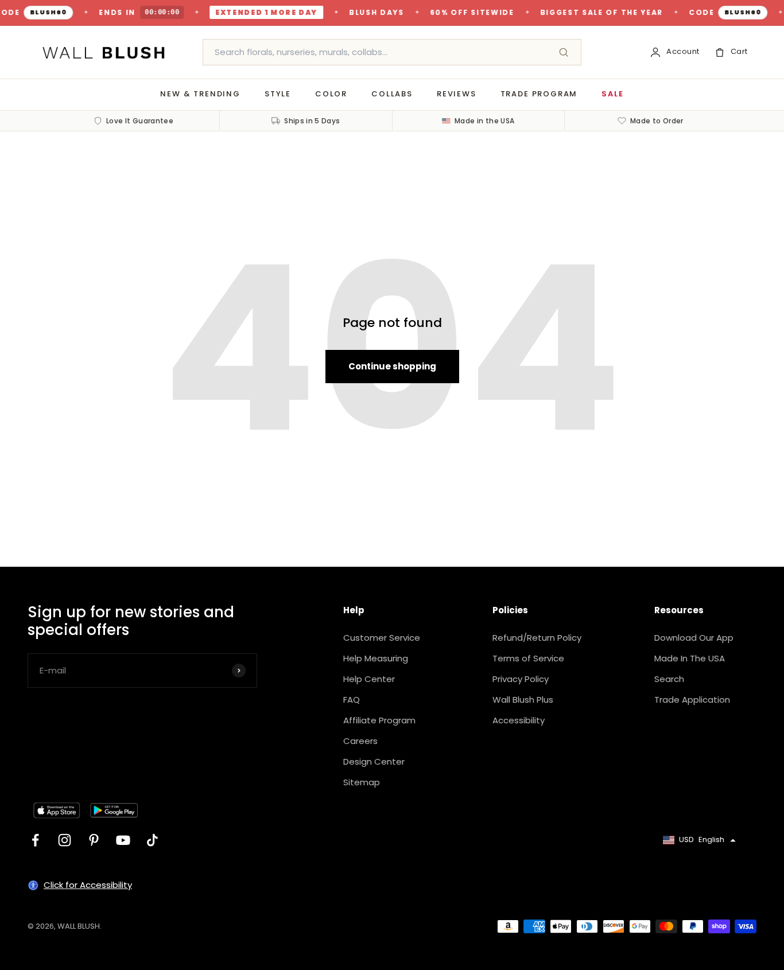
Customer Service (381, 638)
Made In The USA (689, 658)
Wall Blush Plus (522, 700)
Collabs (392, 93)
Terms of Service (528, 658)
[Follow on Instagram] (64, 840)
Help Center (369, 679)
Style (278, 93)
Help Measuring (375, 658)
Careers (360, 741)
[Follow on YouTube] (123, 840)
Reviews (456, 93)
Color (331, 93)
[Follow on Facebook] (35, 840)
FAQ (351, 700)
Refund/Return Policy (536, 638)
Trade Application (692, 700)
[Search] (563, 52)
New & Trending (200, 93)
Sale (612, 93)
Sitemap (361, 782)
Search (669, 679)
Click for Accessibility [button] (88, 885)
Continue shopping (392, 366)
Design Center (374, 761)
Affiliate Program (379, 720)
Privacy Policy (520, 679)
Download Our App (693, 638)
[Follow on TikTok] (152, 840)
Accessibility (518, 720)
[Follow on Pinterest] (94, 840)
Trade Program (539, 93)
